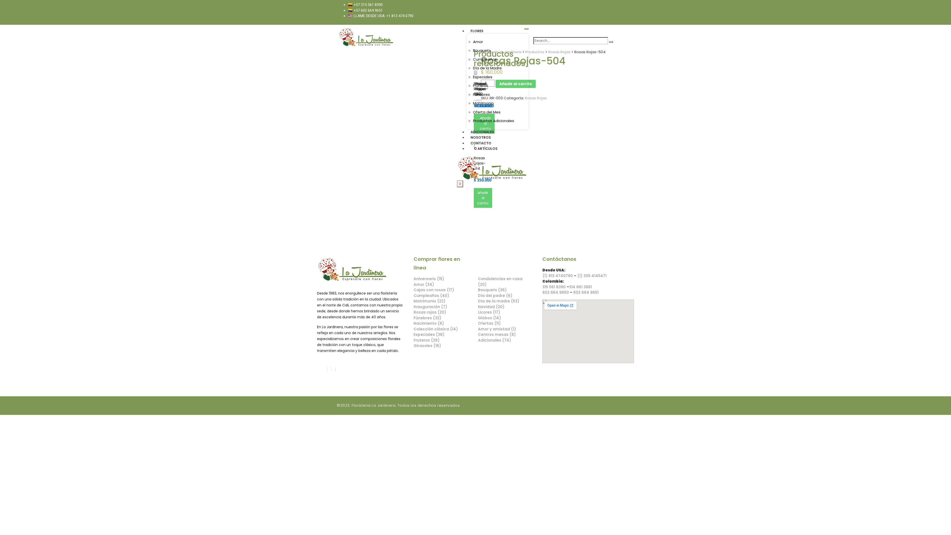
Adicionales (482, 132)
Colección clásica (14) (436, 329)
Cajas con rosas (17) (434, 290)
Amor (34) (424, 284)
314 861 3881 (580, 287)
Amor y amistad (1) (497, 329)
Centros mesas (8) (497, 334)
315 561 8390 (554, 287)
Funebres (481, 94)
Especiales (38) (429, 334)
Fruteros (480, 85)
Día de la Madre (487, 68)
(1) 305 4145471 (592, 275)
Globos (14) (489, 318)
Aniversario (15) (429, 278)
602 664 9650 (555, 292)
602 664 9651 (586, 292)
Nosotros (481, 137)
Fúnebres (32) (427, 318)
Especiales (482, 77)
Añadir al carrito (483, 198)
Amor (478, 41)
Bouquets (482, 50)
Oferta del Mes (487, 112)
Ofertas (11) (489, 323)
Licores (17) (489, 312)
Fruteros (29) (427, 340)
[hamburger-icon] (526, 29)
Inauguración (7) (430, 306)
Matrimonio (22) (430, 301)
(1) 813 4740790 (557, 275)
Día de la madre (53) (498, 301)
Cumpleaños (485, 59)
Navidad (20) (491, 306)
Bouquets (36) (492, 290)
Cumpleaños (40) (431, 295)
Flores (477, 30)
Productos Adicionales (493, 120)
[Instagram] (335, 369)
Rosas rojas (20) (430, 312)
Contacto (481, 143)
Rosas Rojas (536, 98)
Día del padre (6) (495, 295)
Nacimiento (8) (429, 323)
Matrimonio (483, 103)
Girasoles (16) (427, 345)
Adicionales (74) (494, 340)
